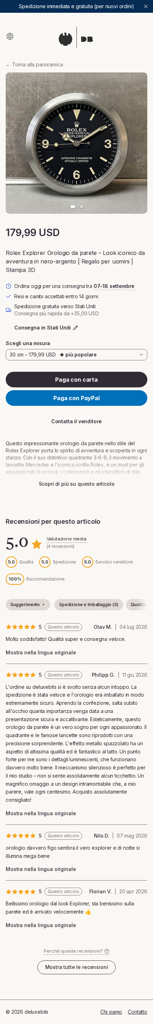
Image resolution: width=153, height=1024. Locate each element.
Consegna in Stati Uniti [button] (42, 328)
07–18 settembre (114, 286)
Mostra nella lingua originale (41, 652)
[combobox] (76, 354)
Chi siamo (111, 1012)
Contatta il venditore (76, 421)
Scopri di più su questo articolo (77, 484)
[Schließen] (146, 6)
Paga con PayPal (76, 398)
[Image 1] (72, 206)
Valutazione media (66, 538)
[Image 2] (81, 206)
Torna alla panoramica (34, 64)
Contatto (137, 1012)
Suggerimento (25, 604)
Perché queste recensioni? (73, 951)
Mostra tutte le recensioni (76, 967)
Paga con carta (76, 379)
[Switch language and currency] (10, 36)
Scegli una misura (28, 343)
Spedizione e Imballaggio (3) (88, 604)
